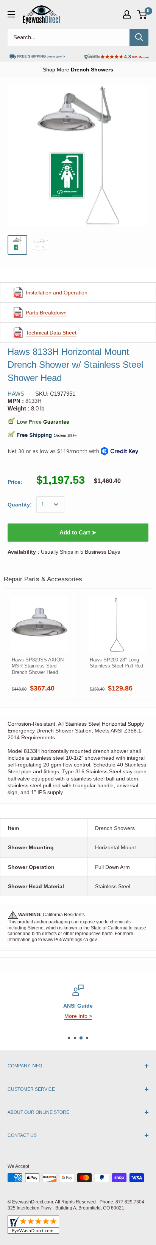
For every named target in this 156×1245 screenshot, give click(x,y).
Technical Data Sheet (51, 333)
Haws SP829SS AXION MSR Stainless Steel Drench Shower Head (38, 666)
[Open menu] (11, 14)
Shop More (78, 70)
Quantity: (20, 505)
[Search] (138, 37)
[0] (142, 14)
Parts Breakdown (46, 313)
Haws (16, 393)
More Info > (78, 1016)
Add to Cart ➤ (78, 532)
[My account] (127, 14)
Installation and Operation (56, 293)
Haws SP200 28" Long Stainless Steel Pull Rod (116, 663)
